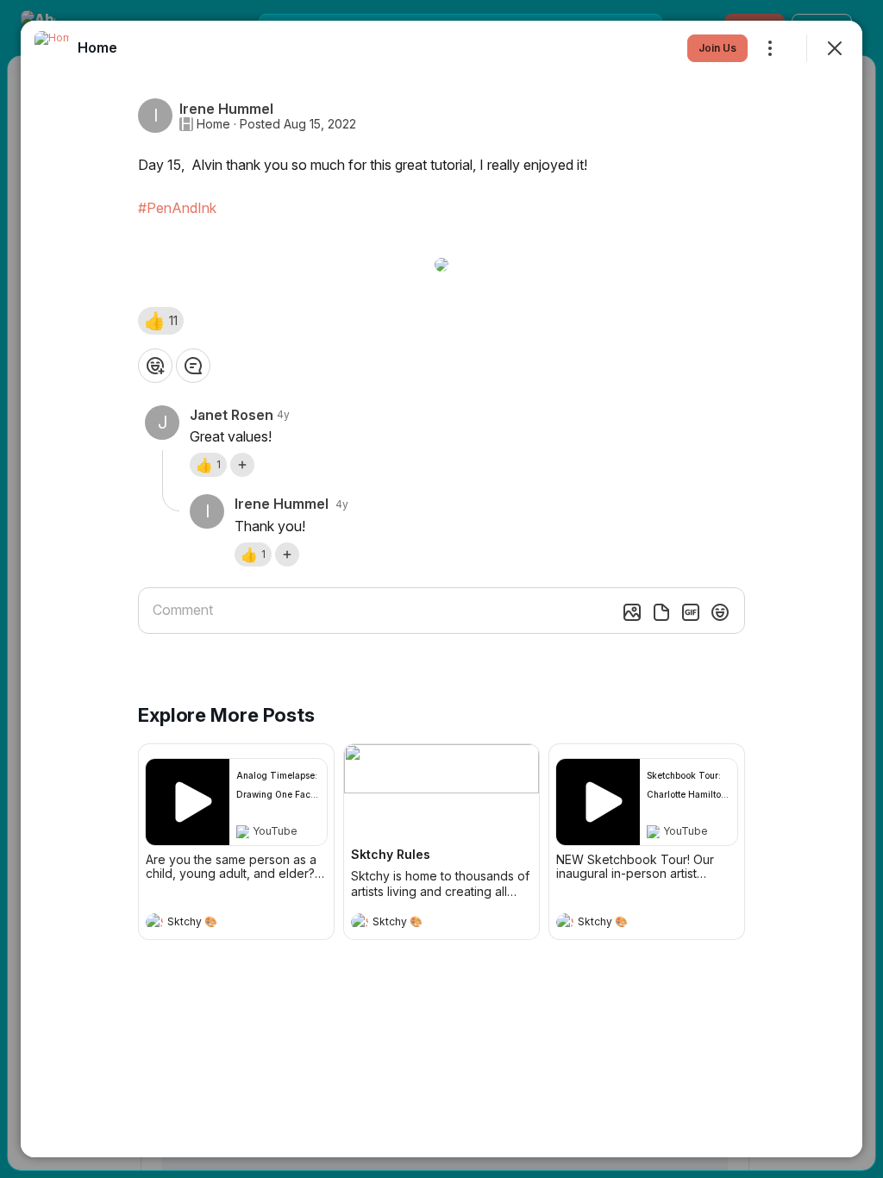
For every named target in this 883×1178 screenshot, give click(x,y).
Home (213, 124)
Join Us (717, 47)
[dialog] (441, 589)
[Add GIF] (691, 612)
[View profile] (154, 921)
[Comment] (193, 365)
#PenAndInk (177, 207)
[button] (161, 321)
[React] (155, 365)
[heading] (219, 923)
